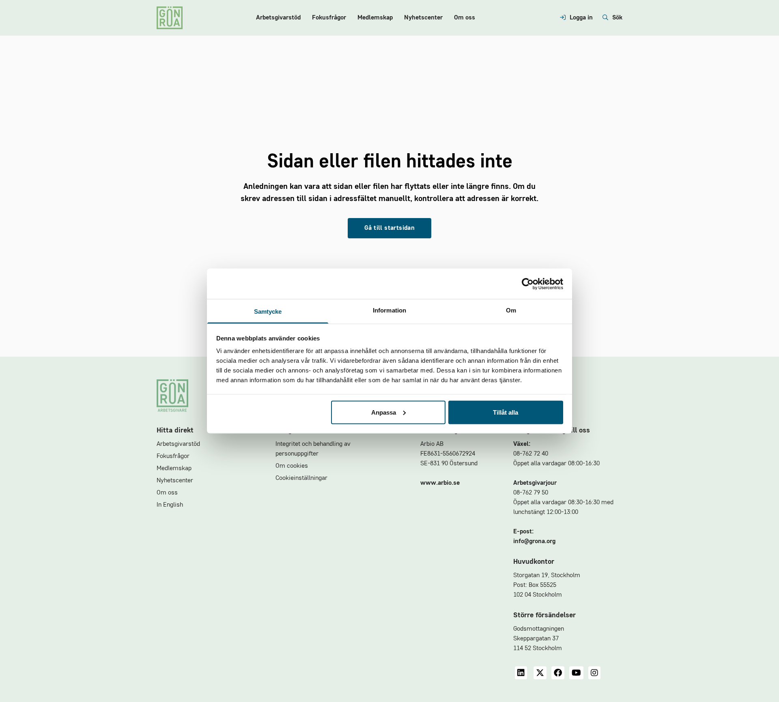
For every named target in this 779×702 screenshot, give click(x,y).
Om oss (464, 18)
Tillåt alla (505, 412)
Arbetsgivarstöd (278, 18)
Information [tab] (389, 310)
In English (170, 505)
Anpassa (383, 412)
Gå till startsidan (389, 228)
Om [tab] (511, 310)
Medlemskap (375, 18)
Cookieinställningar (301, 478)
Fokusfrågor (329, 18)
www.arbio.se (440, 483)
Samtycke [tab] (268, 311)
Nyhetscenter (423, 18)
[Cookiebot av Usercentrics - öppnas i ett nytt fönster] (527, 284)
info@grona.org (534, 541)
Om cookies (291, 466)
